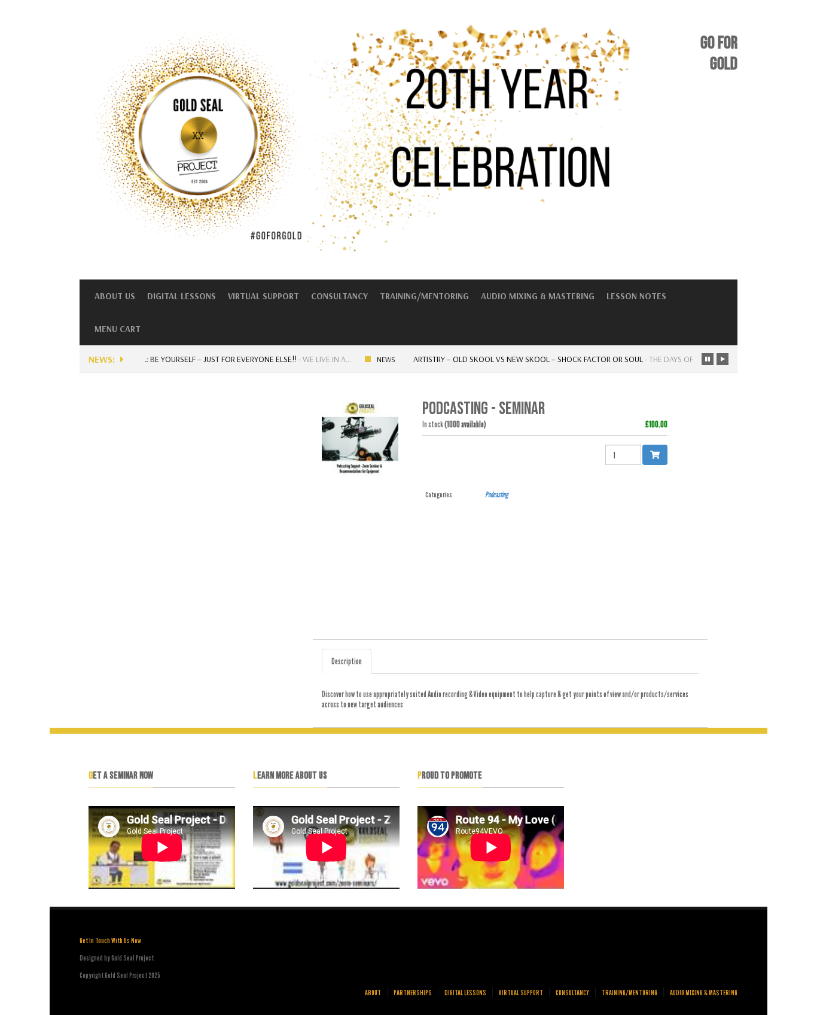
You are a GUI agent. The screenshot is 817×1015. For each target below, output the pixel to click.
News (383, 359)
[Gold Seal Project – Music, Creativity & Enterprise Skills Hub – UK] (367, 250)
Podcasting (496, 494)
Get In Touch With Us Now (110, 940)
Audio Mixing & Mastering (538, 296)
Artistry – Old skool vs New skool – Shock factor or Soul (526, 359)
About (373, 992)
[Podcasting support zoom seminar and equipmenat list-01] (363, 437)
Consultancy (339, 296)
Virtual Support (263, 296)
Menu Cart (117, 329)
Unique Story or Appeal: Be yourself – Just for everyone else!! (174, 359)
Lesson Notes (636, 296)
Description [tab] (346, 661)
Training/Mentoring (424, 296)
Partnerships (413, 992)
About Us (114, 296)
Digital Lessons (181, 296)
